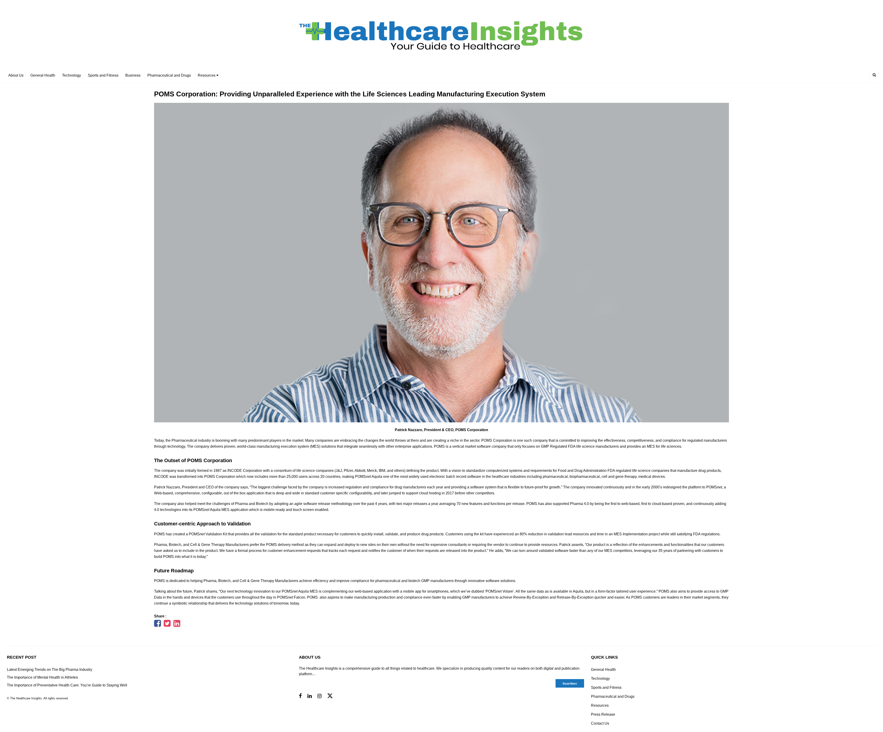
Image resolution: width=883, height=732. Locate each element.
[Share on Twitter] (167, 625)
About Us (15, 75)
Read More (570, 683)
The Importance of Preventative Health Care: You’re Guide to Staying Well (67, 685)
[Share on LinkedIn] (176, 625)
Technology (71, 75)
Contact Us (600, 723)
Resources (207, 75)
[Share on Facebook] (157, 625)
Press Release (603, 714)
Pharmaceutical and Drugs (169, 75)
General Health (42, 75)
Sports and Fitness (103, 75)
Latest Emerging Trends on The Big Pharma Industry (49, 669)
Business (132, 75)
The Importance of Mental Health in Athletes (42, 677)
